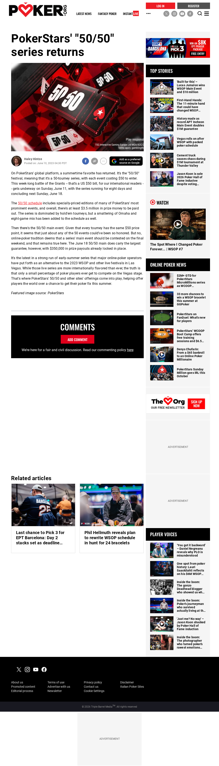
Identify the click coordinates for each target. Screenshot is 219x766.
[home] (38, 10)
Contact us (91, 686)
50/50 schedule (30, 203)
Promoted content (23, 686)
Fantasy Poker (107, 14)
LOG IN (160, 5)
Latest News (84, 14)
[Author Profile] (16, 161)
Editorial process (22, 691)
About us (17, 682)
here (130, 350)
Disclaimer (127, 682)
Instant (130, 14)
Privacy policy (93, 682)
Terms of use (55, 682)
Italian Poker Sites (132, 686)
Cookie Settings (94, 691)
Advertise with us (58, 686)
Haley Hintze (33, 159)
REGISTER (193, 5)
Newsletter (54, 691)
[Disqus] (77, 415)
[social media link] (166, 13)
